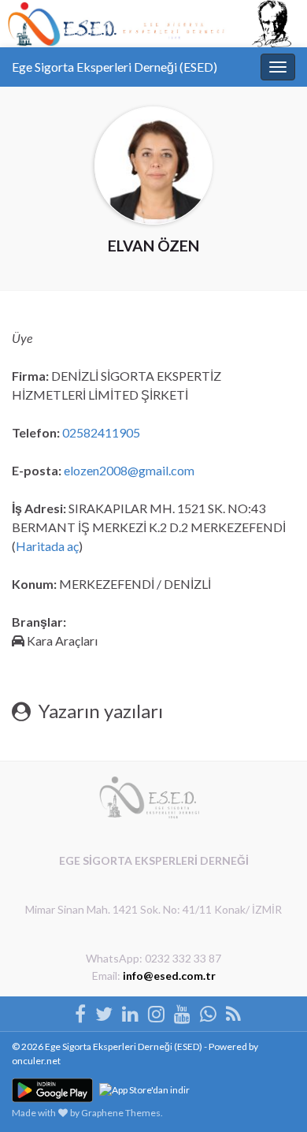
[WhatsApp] (208, 1011)
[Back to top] (271, 1038)
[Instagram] (156, 1011)
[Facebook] (80, 1011)
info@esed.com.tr (169, 975)
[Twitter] (104, 1011)
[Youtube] (182, 1011)
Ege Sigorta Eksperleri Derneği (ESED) (114, 66)
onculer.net (36, 1061)
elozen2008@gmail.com (129, 470)
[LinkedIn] (130, 1011)
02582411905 (101, 432)
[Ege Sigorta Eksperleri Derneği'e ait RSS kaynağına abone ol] (233, 1011)
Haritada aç (47, 545)
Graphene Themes (121, 1113)
